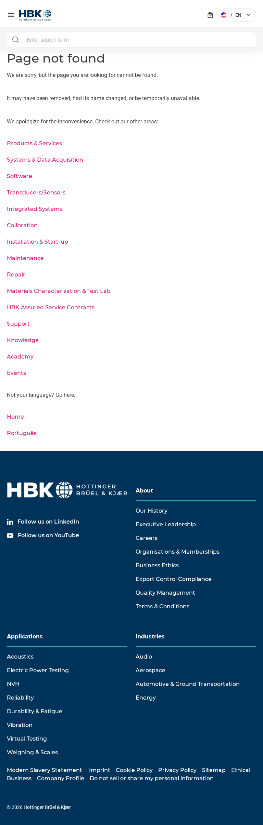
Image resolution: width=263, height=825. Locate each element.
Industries (150, 636)
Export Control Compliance (174, 579)
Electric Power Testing (38, 670)
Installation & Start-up (37, 242)
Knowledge (23, 340)
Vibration (20, 725)
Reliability (20, 697)
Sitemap (214, 770)
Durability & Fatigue (34, 711)
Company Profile (60, 778)
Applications (25, 636)
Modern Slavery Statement (44, 770)
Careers (147, 538)
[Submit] (15, 39)
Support (18, 324)
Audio (144, 656)
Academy (20, 356)
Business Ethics (157, 565)
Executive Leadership (166, 524)
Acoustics (20, 656)
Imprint (99, 770)
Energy (146, 697)
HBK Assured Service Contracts (51, 307)
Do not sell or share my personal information (152, 778)
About (144, 490)
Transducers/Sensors (36, 192)
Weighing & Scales (32, 752)
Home (15, 417)
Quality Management (165, 593)
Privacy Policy (177, 770)
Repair (16, 274)
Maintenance (25, 258)
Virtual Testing (27, 738)
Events (16, 373)
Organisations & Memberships (178, 552)
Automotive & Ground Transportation (188, 684)
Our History (151, 511)
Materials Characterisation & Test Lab (59, 291)
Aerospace (150, 670)
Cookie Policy (134, 770)
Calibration (22, 225)
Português (22, 433)
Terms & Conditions (162, 606)
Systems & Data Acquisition (45, 160)
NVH (13, 684)
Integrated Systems (34, 209)
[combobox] (131, 40)
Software (19, 176)
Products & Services (34, 143)
